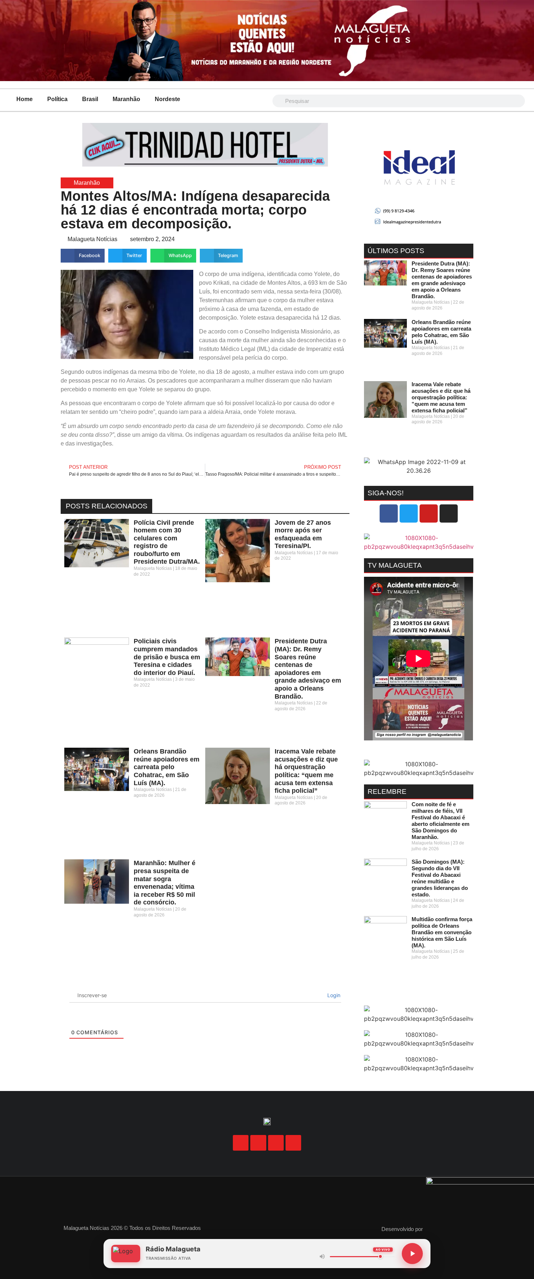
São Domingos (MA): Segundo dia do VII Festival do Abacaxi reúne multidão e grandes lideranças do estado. (440, 878)
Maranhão (126, 99)
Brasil (90, 99)
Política (57, 99)
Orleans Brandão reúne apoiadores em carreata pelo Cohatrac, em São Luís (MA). (166, 767)
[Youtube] (429, 513)
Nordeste (167, 99)
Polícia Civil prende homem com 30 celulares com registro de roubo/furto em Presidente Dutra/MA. (167, 542)
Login (333, 995)
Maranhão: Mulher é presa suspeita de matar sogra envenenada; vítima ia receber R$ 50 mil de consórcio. (164, 882)
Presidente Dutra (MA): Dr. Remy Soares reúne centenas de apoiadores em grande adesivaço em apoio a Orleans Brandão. (308, 668)
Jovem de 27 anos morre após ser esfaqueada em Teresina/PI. (303, 534)
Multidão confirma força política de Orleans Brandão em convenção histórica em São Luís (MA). (442, 932)
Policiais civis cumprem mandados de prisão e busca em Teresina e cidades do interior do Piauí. (167, 656)
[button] (83, 256)
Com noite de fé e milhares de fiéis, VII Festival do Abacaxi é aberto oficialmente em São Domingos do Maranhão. (440, 820)
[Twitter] (409, 513)
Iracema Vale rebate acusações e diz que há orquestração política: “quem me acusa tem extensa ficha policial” (306, 771)
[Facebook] (389, 513)
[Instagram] (449, 513)
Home (24, 99)
